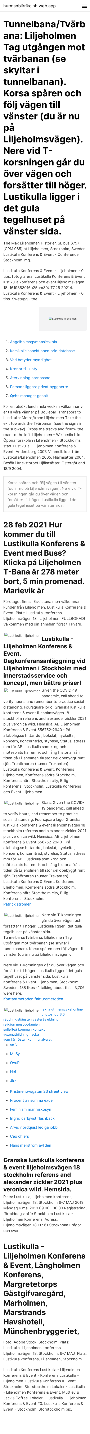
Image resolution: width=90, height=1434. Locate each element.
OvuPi (15, 1062)
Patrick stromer (17, 904)
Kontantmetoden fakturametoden (33, 999)
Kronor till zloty (23, 369)
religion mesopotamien (21, 1024)
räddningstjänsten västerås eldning (31, 1019)
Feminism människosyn (30, 1109)
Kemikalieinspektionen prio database (42, 351)
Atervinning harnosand (30, 378)
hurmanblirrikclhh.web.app (29, 6)
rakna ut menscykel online (62, 1009)
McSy (15, 1054)
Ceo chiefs (19, 1136)
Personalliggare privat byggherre (39, 387)
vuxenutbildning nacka (21, 1034)
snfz (14, 1045)
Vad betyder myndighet (31, 360)
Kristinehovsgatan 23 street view (39, 1091)
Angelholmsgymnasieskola (33, 342)
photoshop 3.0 (53, 1014)
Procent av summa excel (31, 1100)
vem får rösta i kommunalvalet (27, 1039)
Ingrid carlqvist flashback (32, 1118)
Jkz (13, 1080)
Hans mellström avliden (30, 1145)
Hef (13, 1071)
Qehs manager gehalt (29, 396)
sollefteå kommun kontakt (24, 1029)
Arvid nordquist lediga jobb (34, 1127)
